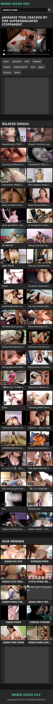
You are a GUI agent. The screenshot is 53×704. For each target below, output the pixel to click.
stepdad (37, 61)
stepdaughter (20, 66)
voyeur (7, 66)
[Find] (49, 10)
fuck (33, 66)
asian (6, 61)
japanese (16, 61)
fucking (7, 72)
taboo (17, 72)
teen (27, 61)
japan (41, 66)
